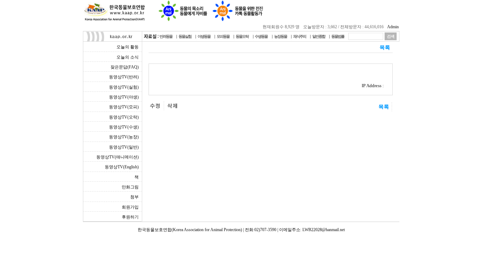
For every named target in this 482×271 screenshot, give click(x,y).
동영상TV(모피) (124, 106)
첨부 (134, 196)
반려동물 (165, 36)
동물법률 (337, 36)
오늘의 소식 (127, 57)
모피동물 (223, 36)
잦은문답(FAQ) (124, 67)
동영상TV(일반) (124, 147)
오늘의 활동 (127, 46)
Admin (393, 26)
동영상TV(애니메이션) (117, 157)
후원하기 (130, 217)
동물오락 (242, 36)
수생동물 (261, 36)
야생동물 (204, 36)
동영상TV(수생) (124, 127)
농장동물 (280, 36)
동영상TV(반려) (124, 76)
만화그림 (130, 187)
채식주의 (299, 36)
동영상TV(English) (122, 166)
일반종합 (318, 36)
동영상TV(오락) (124, 117)
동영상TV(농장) (124, 136)
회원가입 (130, 207)
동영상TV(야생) (124, 97)
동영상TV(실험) (124, 87)
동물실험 (185, 36)
